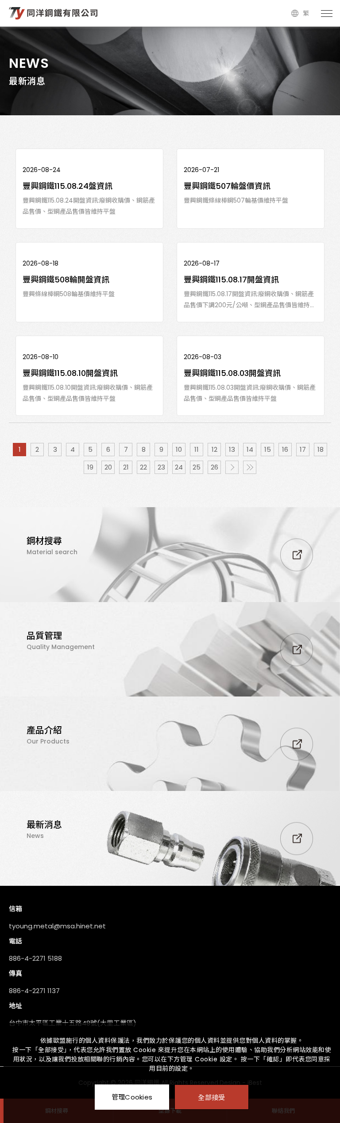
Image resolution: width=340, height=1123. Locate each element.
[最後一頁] (249, 467)
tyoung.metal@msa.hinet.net (57, 926)
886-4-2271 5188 (35, 958)
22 (143, 467)
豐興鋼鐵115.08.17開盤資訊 (231, 279)
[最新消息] (170, 838)
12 (214, 449)
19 (90, 467)
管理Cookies (132, 1097)
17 (303, 449)
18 (320, 449)
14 (250, 449)
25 (197, 467)
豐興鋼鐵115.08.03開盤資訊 (232, 373)
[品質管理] (170, 649)
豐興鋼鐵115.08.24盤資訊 (67, 186)
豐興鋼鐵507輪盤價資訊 (227, 186)
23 (161, 467)
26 (214, 467)
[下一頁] (232, 467)
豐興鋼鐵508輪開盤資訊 (66, 279)
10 (179, 449)
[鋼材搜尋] (170, 554)
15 (267, 449)
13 (232, 449)
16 (285, 449)
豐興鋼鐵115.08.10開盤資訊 (70, 373)
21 (126, 467)
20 (108, 467)
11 (196, 449)
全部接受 (211, 1097)
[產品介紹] (170, 743)
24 (179, 467)
